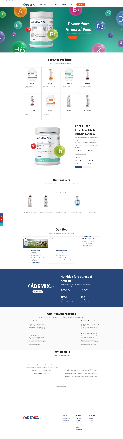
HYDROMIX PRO (61, 210)
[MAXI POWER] (77, 201)
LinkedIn (90, 422)
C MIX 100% (50, 110)
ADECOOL (32, 83)
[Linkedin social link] (1, 222)
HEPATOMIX (69, 110)
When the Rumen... (61, 253)
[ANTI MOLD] (87, 74)
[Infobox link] (35, 325)
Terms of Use (78, 420)
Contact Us (78, 424)
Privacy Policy (78, 418)
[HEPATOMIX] (69, 101)
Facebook (91, 418)
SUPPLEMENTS (28, 86)
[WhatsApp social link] (1, 224)
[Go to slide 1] (60, 51)
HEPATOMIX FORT (87, 110)
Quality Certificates (80, 422)
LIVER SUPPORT (71, 113)
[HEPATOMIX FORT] (87, 101)
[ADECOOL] (32, 74)
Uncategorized (87, 236)
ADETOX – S (50, 83)
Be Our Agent (81, 4)
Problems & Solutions (61, 250)
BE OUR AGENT (79, 429)
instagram (91, 420)
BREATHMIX (32, 110)
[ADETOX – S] (50, 74)
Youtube (90, 424)
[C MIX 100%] (50, 101)
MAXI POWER (77, 210)
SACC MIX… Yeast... (35, 253)
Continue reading (35, 262)
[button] (1, 29)
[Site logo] (29, 4)
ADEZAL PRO (69, 83)
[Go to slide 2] (61, 51)
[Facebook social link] (1, 214)
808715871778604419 (88, 239)
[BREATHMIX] (32, 101)
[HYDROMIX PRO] (61, 201)
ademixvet (37, 255)
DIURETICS (70, 86)
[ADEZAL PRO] (69, 74)
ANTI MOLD (87, 83)
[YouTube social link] (1, 219)
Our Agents (78, 431)
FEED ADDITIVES (92, 212)
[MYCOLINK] (92, 201)
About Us (77, 427)
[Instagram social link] (1, 217)
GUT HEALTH (52, 86)
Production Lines (35, 250)
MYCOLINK (93, 210)
